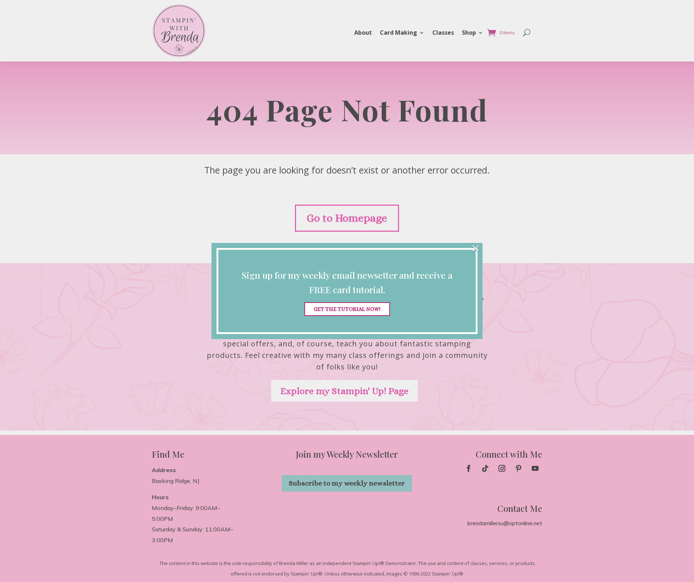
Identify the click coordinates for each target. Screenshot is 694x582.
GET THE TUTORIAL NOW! (347, 309)
